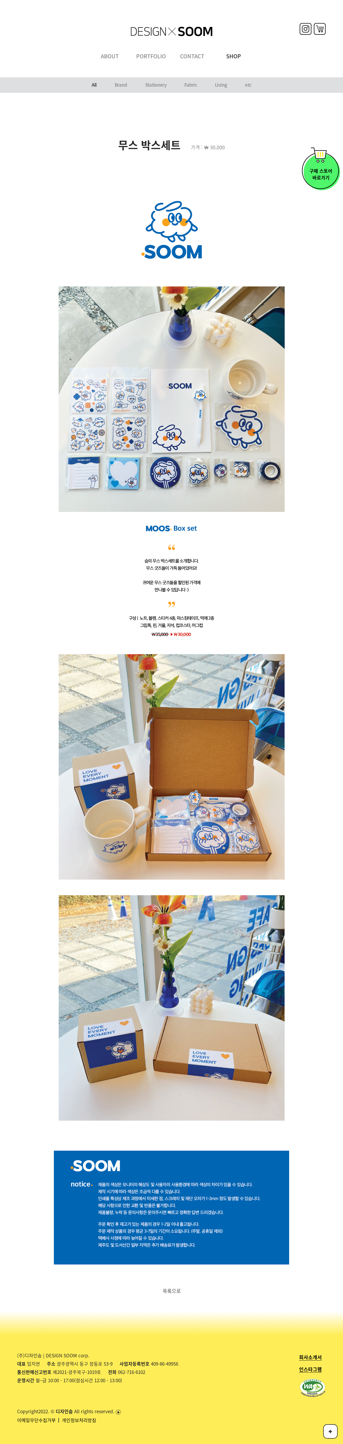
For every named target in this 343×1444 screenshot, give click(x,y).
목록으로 (172, 1290)
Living (221, 84)
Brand (121, 84)
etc (248, 84)
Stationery (156, 84)
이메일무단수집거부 (37, 1420)
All (94, 84)
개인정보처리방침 (79, 1420)
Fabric (190, 84)
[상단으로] (330, 1431)
